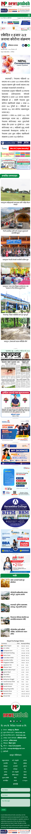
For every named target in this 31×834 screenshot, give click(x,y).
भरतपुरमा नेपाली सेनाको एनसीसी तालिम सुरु (16, 259)
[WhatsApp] (28, 45)
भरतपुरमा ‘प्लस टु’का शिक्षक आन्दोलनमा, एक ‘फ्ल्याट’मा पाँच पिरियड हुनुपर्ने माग (15, 287)
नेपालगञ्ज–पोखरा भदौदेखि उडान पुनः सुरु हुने (15, 315)
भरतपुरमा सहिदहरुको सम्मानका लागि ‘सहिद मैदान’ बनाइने (15, 203)
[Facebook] (23, 45)
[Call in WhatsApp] (17, 721)
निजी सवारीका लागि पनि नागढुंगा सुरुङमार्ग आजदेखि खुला (15, 232)
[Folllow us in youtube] (14, 721)
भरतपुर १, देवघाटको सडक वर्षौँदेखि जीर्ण (15, 341)
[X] (26, 45)
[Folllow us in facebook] (10, 721)
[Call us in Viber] (20, 721)
